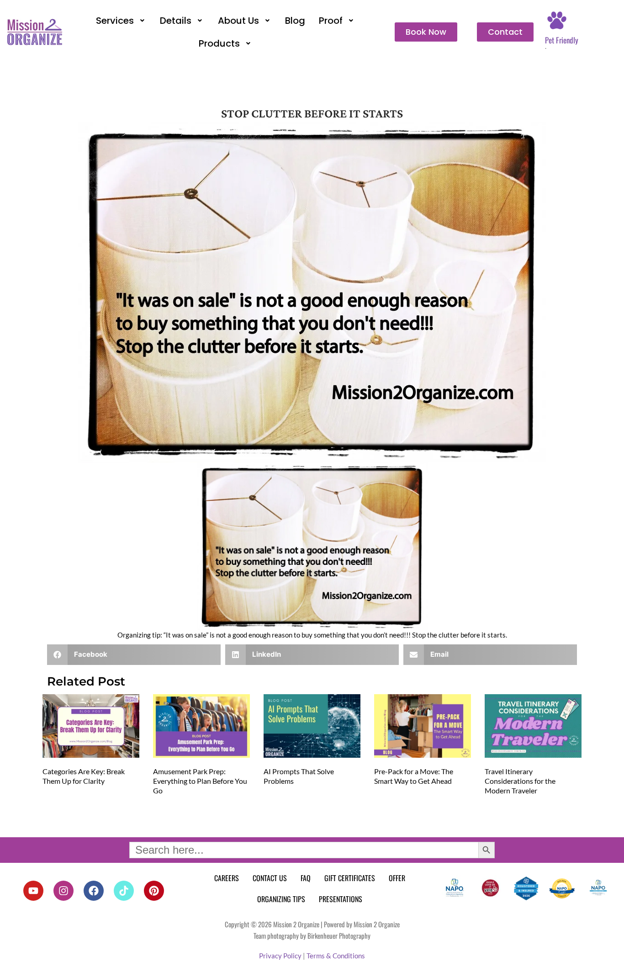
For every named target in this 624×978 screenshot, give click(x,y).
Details (175, 20)
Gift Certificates (349, 877)
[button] (121, 20)
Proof (331, 20)
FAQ (306, 877)
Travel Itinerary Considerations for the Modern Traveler (520, 781)
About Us (238, 20)
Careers (226, 877)
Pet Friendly (561, 40)
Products (219, 43)
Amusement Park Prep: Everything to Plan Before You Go (200, 781)
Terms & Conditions (336, 955)
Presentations (340, 898)
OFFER (397, 877)
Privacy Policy (280, 955)
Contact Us (270, 877)
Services (115, 20)
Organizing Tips (281, 898)
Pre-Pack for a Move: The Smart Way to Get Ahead (413, 776)
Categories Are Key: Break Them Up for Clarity (83, 776)
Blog (295, 20)
